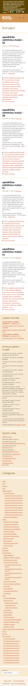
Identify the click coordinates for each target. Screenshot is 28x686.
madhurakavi (6, 161)
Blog (3, 484)
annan (8, 80)
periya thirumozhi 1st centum (13, 495)
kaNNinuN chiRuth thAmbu (11, 557)
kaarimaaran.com (7, 456)
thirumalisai (13, 93)
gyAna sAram (7, 610)
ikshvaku (12, 225)
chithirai (17, 154)
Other (6, 78)
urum (10, 307)
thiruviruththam (8, 546)
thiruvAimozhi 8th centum (11, 660)
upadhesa (5, 97)
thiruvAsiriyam (7, 541)
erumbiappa (6, 82)
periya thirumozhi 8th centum (14, 512)
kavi (3, 159)
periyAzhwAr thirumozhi (10, 562)
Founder (6, 10)
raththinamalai (20, 90)
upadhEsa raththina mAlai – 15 (12, 185)
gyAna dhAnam (10, 5)
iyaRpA (4, 519)
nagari (10, 230)
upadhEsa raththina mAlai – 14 (12, 252)
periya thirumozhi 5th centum (14, 505)
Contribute (12, 10)
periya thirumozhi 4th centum (14, 503)
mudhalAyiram (6, 553)
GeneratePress (21, 683)
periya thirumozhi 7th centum (14, 510)
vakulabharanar (7, 99)
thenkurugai (6, 236)
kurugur (16, 82)
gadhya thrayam (8, 600)
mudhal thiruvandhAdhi (10, 524)
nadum (11, 296)
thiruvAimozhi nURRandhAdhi (12, 619)
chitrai (9, 156)
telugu (4, 631)
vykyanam (5, 171)
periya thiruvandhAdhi (10, 534)
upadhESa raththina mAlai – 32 (12, 40)
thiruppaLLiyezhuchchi (10, 591)
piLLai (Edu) (6, 2)
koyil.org (16, 439)
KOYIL (7, 17)
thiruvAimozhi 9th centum (11, 662)
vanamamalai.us (7, 460)
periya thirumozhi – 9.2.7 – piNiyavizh (13, 338)
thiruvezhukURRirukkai (10, 543)
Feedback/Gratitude (8, 8)
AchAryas (21, 1)
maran (18, 84)
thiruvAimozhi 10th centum (11, 641)
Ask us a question (20, 8)
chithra (22, 154)
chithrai (4, 156)
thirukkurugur (6, 303)
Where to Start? (13, 1)
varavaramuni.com (7, 463)
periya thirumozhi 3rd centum (14, 500)
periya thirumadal (8, 531)
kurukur (14, 294)
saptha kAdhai (7, 615)
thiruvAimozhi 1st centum (11, 643)
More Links (5, 465)
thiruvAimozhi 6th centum (11, 655)
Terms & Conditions (18, 681)
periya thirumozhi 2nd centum (14, 498)
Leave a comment (9, 101)
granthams (14, 4)
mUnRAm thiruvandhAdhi (11, 526)
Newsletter (19, 10)
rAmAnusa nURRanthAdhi (11, 536)
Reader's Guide (20, 425)
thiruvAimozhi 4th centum (11, 650)
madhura (17, 159)
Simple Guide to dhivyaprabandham (13, 629)
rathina (16, 88)
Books (19, 4)
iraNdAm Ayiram (7, 491)
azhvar (12, 80)
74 (5, 80)
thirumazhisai (6, 95)
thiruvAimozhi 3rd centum (11, 648)
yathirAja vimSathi (8, 627)
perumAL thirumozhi (9, 581)
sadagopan (20, 167)
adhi (7, 290)
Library (5, 12)
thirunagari (14, 95)
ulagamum (12, 305)
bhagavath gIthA (14, 2)
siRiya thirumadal (8, 538)
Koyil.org (5, 1)
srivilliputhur (6, 93)
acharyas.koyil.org (7, 447)
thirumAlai (6, 586)
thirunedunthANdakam (10, 517)
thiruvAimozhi (6, 636)
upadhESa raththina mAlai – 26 (12, 112)
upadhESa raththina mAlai (16, 78)
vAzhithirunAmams (9, 624)
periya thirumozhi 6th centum (14, 507)
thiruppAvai (6, 593)
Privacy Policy (8, 681)
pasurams (13, 86)
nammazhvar (6, 86)
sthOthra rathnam (8, 617)
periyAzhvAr (6, 88)
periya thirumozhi (8, 493)
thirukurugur (16, 303)
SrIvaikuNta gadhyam (11, 607)
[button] (20, 18)
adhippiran (18, 290)
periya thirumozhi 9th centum (14, 515)
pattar (19, 86)
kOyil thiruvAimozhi (9, 638)
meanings (5, 163)
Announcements (12, 7)
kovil (11, 82)
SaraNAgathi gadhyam (11, 603)
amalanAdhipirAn (8, 555)
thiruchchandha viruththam (11, 584)
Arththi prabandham (9, 598)
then (18, 234)
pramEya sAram (8, 612)
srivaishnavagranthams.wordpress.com (13, 443)
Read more (11, 73)
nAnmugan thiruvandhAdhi (11, 529)
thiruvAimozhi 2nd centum (11, 646)
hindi (3, 488)
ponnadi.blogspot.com (9, 458)
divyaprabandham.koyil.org (10, 451)
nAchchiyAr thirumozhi (10, 560)
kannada (4, 548)
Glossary (4, 486)
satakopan (5, 169)
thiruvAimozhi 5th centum (11, 653)
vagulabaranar (13, 97)
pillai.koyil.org (16, 454)
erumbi (17, 80)
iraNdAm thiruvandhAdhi (10, 522)
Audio (4, 481)
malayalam (5, 550)
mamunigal (5, 84)
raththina (13, 90)
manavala (12, 84)
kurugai (21, 225)
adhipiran (12, 290)
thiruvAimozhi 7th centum (11, 658)
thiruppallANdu (8, 588)
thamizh (4, 634)
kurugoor (5, 227)
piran (11, 88)
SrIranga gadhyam (10, 605)
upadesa (20, 95)
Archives (4, 670)
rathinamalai (6, 90)
